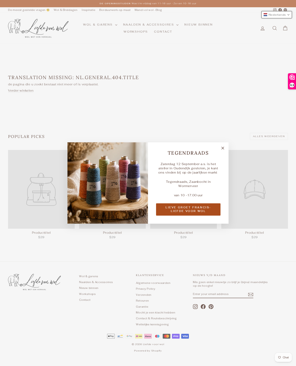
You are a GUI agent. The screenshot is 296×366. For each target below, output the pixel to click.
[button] (277, 14)
